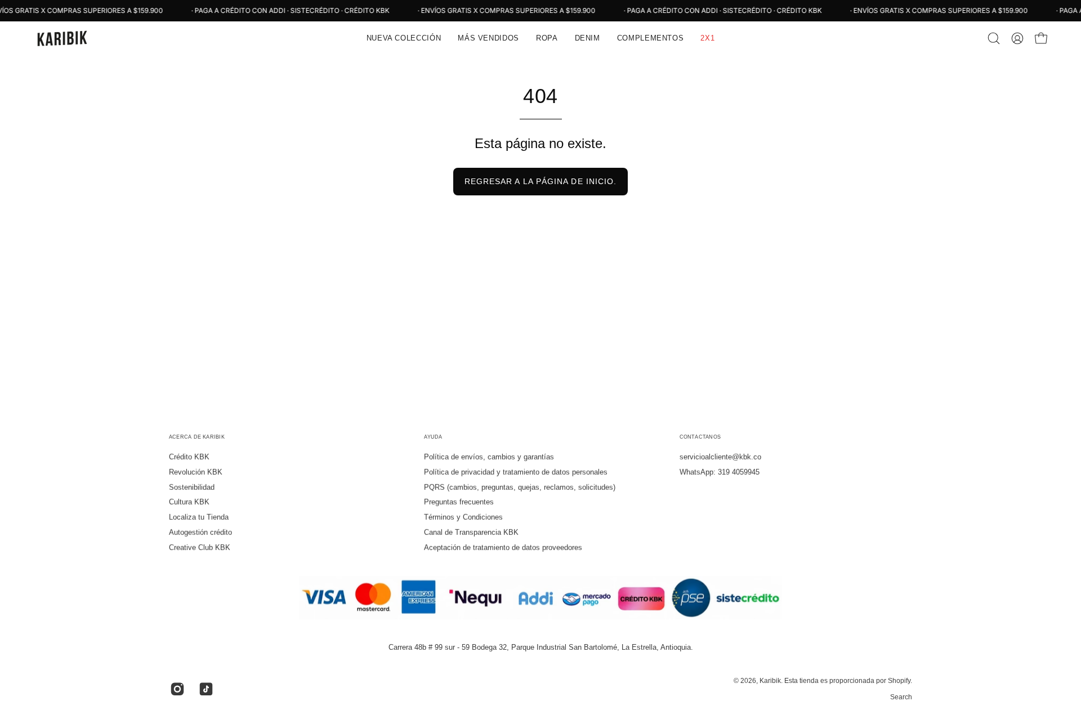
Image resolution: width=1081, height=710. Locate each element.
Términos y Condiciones (463, 517)
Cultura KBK (189, 502)
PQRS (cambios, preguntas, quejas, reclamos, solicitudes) (519, 487)
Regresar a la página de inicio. (540, 181)
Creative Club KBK (199, 547)
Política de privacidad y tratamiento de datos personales (515, 472)
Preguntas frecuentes (459, 502)
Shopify (899, 681)
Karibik (770, 681)
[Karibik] (62, 38)
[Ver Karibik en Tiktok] (205, 689)
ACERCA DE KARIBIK (197, 437)
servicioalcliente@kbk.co (720, 457)
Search (901, 697)
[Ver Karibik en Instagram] (176, 689)
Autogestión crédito (200, 532)
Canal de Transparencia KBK (471, 532)
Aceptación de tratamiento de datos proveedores (503, 547)
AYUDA (433, 437)
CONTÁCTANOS (700, 437)
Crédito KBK (189, 457)
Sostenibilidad (192, 487)
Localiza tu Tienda (199, 517)
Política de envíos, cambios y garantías (489, 457)
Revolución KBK (195, 472)
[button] (488, 38)
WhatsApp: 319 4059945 (720, 472)
